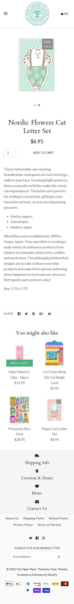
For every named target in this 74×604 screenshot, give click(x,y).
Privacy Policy (23, 524)
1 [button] (35, 105)
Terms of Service (49, 524)
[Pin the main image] (33, 313)
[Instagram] (43, 538)
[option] (37, 65)
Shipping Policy (33, 518)
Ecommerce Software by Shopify (37, 574)
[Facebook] (37, 538)
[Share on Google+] (41, 313)
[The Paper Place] (37, 14)
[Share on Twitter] (26, 313)
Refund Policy (58, 518)
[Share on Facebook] (19, 313)
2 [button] (39, 105)
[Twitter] (30, 538)
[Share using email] (49, 313)
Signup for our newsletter (37, 548)
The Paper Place (26, 569)
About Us (12, 518)
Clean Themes (58, 569)
